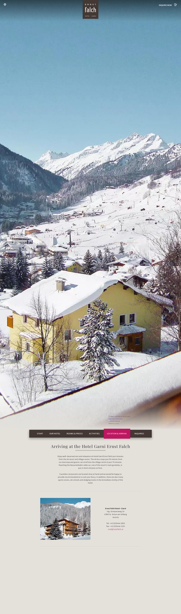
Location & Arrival (117, 433)
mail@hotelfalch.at (115, 529)
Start (40, 433)
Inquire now (165, 5)
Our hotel (54, 433)
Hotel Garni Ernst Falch (115, 419)
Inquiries (139, 433)
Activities (94, 433)
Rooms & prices (75, 433)
